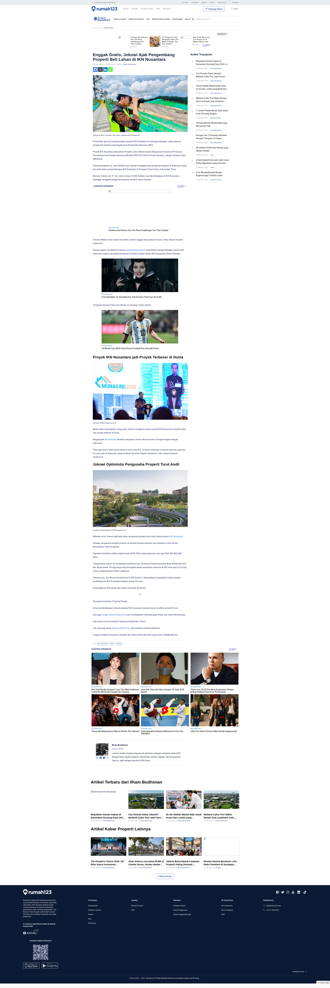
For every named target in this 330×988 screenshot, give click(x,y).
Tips (148, 19)
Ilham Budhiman (130, 64)
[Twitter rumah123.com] (282, 892)
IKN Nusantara (176, 536)
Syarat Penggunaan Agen (182, 914)
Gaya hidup (190, 19)
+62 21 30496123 (272, 910)
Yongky (218, 867)
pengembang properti (135, 250)
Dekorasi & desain (136, 19)
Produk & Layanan (94, 910)
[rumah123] (37, 892)
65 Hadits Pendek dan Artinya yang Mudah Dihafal (212, 149)
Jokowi (118, 644)
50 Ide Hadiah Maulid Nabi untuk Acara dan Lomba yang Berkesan (211, 87)
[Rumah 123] (104, 8)
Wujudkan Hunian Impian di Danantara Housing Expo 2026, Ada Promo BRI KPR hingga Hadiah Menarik (212, 63)
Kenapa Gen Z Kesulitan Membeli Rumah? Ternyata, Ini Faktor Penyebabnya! (211, 137)
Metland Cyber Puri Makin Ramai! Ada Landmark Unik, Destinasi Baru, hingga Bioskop (211, 100)
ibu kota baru (111, 439)
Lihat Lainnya (165, 876)
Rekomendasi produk (161, 19)
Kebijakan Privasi (179, 906)
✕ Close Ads (323, 983)
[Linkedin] (105, 69)
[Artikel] (102, 19)
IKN (111, 644)
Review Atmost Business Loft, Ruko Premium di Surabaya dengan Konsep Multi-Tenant (220, 863)
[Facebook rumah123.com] (277, 892)
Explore (204, 2)
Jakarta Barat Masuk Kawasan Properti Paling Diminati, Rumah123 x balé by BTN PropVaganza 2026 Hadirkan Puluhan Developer (182, 863)
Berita (212, 2)
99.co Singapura (227, 910)
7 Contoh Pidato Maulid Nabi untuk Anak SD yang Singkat (212, 112)
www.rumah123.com (121, 628)
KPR (132, 910)
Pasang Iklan (215, 9)
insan (212, 167)
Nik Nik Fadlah (215, 118)
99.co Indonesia (227, 906)
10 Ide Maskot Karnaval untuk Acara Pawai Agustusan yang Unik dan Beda (212, 162)
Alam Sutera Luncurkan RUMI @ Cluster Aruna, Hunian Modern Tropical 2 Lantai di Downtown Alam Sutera (146, 863)
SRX (223, 914)
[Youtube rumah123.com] (293, 892)
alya (211, 155)
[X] (100, 69)
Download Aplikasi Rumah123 (105, 2)
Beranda (95, 28)
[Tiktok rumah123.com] (305, 892)
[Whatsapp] (110, 69)
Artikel (101, 28)
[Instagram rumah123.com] (287, 892)
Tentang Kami (93, 906)
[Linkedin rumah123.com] (299, 892)
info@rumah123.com (273, 906)
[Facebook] (95, 69)
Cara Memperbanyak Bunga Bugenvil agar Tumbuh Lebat (209, 174)
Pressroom (92, 923)
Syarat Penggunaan (180, 910)
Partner (90, 914)
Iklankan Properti (137, 906)
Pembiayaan (177, 19)
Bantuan (235, 2)
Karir (90, 919)
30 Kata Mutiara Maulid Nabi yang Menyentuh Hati (211, 124)
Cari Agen (184, 2)
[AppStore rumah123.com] (31, 965)
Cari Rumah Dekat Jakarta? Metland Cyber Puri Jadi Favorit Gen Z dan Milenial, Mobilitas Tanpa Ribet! (212, 75)
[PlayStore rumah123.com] (50, 966)
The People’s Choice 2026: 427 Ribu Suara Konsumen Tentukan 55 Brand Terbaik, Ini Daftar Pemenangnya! (107, 863)
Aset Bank (195, 2)
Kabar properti (120, 19)
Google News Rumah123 (113, 615)
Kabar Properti (108, 28)
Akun (236, 8)
